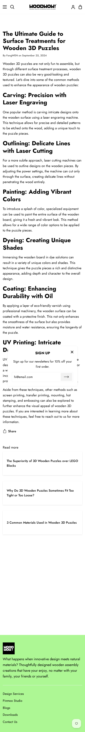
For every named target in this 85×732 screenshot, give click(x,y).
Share (12, 431)
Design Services (13, 693)
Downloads (10, 714)
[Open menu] (3, 7)
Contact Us (10, 722)
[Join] (66, 377)
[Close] (72, 351)
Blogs (6, 708)
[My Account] (71, 7)
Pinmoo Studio (12, 700)
